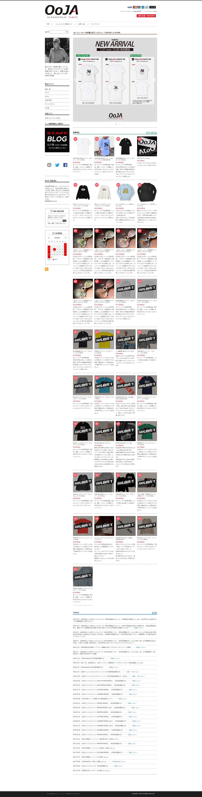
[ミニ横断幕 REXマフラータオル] (126, 339)
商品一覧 (47, 89)
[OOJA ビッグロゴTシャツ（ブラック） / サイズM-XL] (83, 431)
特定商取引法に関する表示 (72, 793)
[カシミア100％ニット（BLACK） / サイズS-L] (147, 192)
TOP (48, 24)
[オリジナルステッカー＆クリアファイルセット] (104, 526)
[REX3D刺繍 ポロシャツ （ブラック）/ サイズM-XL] (126, 146)
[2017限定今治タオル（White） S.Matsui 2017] (126, 526)
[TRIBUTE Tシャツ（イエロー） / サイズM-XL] (104, 339)
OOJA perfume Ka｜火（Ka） (124, 443)
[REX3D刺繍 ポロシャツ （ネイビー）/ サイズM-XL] (83, 339)
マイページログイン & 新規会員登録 (131, 11)
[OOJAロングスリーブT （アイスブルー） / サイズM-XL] (83, 385)
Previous (76, 80)
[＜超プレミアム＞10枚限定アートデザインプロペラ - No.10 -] (104, 289)
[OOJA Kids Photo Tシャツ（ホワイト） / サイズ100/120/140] (104, 146)
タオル (47, 96)
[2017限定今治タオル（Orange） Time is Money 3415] (126, 385)
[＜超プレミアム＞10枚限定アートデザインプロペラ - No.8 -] (147, 238)
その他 (47, 108)
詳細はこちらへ (139, 628)
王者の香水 (48, 100)
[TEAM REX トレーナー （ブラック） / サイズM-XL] (126, 482)
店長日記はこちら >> (51, 201)
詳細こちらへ (136, 681)
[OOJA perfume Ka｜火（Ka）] (126, 431)
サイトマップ (95, 24)
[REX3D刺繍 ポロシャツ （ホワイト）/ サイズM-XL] (126, 289)
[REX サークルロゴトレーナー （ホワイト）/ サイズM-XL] (104, 192)
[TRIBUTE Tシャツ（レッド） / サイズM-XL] (83, 526)
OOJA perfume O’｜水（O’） (102, 443)
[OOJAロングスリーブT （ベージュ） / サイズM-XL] (147, 526)
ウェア (47, 92)
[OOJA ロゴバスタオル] (147, 146)
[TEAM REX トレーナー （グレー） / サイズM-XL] (147, 339)
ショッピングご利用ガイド (63, 24)
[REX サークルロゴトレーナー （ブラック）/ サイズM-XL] (83, 192)
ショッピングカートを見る (150, 11)
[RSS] (46, 270)
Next (154, 80)
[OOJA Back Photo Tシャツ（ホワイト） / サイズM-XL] (83, 146)
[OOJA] (63, 20)
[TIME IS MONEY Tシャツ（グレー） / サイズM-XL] (104, 482)
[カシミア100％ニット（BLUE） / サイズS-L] (126, 192)
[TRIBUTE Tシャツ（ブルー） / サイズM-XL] (104, 385)
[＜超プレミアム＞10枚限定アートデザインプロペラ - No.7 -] (126, 238)
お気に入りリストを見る (52, 118)
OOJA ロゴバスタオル (143, 158)
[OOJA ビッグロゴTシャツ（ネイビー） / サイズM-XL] (147, 385)
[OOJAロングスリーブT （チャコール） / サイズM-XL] (83, 482)
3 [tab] (123, 124)
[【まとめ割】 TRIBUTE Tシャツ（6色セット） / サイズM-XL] (147, 482)
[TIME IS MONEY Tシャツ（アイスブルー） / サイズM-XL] (83, 576)
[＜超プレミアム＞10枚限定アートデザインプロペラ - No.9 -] (83, 289)
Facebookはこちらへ (119, 761)
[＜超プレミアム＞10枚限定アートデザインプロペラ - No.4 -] (83, 238)
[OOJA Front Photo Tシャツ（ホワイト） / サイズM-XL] (147, 289)
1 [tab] (116, 124)
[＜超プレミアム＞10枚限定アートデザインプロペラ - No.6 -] (104, 238)
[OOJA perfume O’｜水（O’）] (104, 431)
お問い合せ (81, 24)
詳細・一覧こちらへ (133, 672)
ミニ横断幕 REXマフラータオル (125, 351)
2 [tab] (120, 124)
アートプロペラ (50, 104)
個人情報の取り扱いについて (54, 793)
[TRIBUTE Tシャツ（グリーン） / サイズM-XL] (147, 431)
